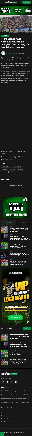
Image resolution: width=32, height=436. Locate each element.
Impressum (4, 413)
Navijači (20, 169)
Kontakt (3, 416)
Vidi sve (27, 328)
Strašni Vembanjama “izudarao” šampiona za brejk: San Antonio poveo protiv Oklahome (19, 254)
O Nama (3, 410)
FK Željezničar (17, 166)
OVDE (10, 159)
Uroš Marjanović (11, 53)
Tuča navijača (15, 172)
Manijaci (12, 169)
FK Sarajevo (6, 166)
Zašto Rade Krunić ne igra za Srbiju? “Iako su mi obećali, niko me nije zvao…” (19, 230)
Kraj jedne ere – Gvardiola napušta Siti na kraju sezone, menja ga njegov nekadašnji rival (19, 238)
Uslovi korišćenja (6, 419)
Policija (5, 172)
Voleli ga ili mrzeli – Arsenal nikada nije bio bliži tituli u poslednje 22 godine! (18, 263)
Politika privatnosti (7, 422)
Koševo (5, 169)
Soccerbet (26, 2)
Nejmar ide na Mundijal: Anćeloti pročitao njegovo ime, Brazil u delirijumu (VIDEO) (19, 246)
